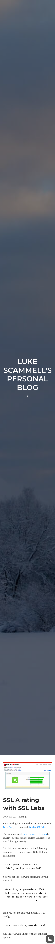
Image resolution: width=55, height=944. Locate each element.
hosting (22, 816)
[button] (50, 939)
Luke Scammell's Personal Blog (27, 374)
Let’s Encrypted (11, 827)
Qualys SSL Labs (37, 827)
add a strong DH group (35, 834)
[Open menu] (27, 396)
